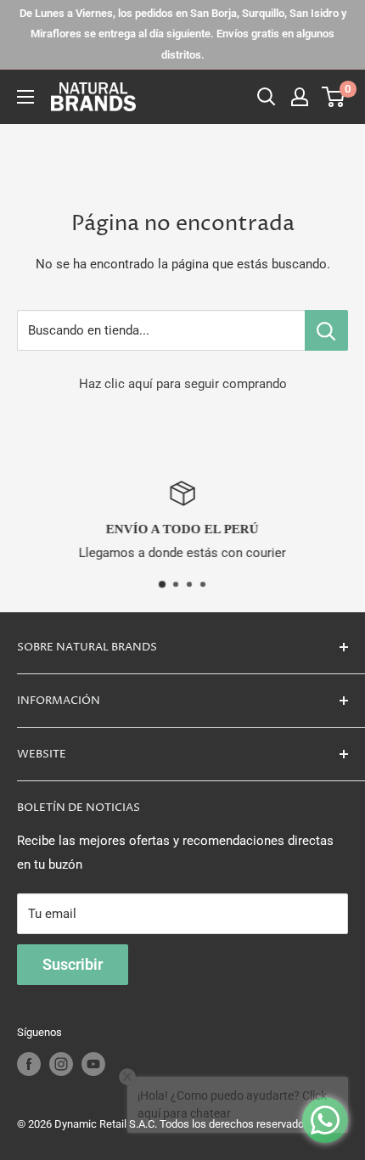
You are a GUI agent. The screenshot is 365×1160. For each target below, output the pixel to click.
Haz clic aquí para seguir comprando (183, 383)
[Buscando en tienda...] (326, 330)
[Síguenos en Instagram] (61, 1064)
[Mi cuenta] (299, 96)
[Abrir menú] (25, 97)
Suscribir (72, 964)
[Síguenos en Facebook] (29, 1064)
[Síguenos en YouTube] (93, 1064)
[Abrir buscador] (266, 96)
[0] (334, 97)
